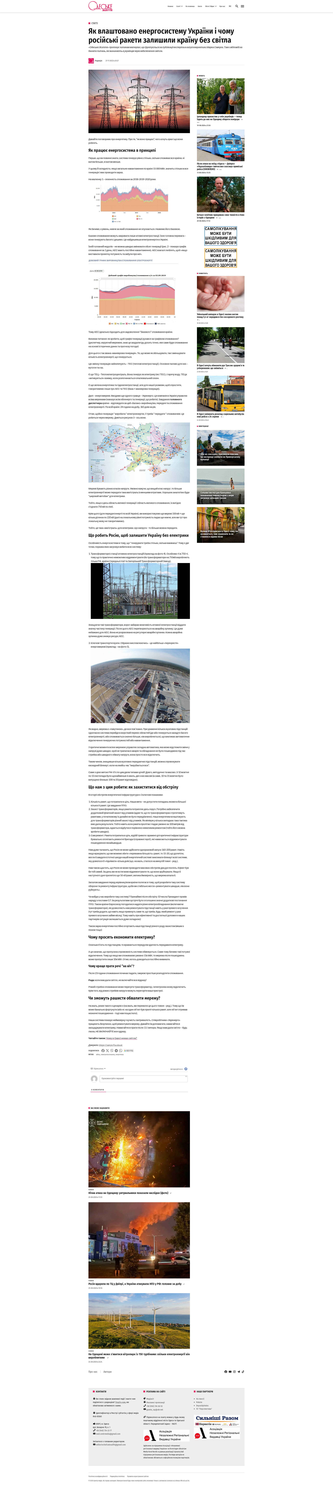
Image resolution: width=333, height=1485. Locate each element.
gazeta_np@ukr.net (154, 1409)
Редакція (98, 61)
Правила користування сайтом (138, 1476)
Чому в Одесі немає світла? (121, 1038)
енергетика (120, 1054)
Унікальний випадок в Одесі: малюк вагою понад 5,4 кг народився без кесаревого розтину (220, 315)
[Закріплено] (242, 6)
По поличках (190, 6)
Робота (199, 1402)
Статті (178, 6)
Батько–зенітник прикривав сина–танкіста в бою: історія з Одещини (221, 216)
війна (98, 1054)
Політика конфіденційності (97, 1476)
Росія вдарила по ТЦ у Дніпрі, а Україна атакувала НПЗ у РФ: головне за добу (134, 1284)
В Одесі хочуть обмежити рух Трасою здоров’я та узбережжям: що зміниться (220, 367)
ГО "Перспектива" (204, 1409)
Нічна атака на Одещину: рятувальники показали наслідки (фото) (128, 1193)
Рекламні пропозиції (155, 1402)
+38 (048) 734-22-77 (104, 1430)
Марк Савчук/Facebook (110, 1045)
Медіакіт (150, 1399)
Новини (170, 6)
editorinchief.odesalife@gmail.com (111, 1444)
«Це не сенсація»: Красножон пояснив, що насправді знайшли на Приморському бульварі (220, 457)
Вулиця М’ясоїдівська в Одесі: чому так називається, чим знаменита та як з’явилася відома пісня (219, 534)
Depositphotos (202, 1405)
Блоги (200, 6)
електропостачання (108, 1054)
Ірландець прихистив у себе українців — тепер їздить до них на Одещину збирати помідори (219, 118)
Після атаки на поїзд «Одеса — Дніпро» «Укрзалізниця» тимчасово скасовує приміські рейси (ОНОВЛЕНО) (220, 166)
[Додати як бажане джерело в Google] (129, 1050)
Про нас (222, 6)
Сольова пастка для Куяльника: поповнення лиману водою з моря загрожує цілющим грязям (217, 495)
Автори (108, 1371)
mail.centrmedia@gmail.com (108, 1434)
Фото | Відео (209, 6)
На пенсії (200, 1399)
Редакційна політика (117, 1476)
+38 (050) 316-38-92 (154, 1406)
